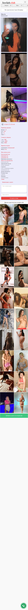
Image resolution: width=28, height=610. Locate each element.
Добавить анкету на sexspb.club (14, 415)
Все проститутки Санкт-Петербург (14, 10)
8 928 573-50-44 (9, 124)
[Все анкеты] (8, 2)
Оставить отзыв (14, 198)
